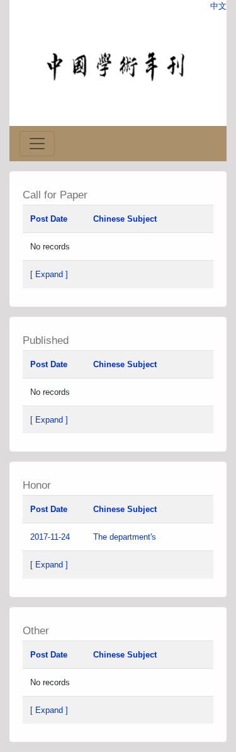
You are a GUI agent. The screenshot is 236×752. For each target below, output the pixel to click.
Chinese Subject (125, 219)
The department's (126, 537)
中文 (218, 6)
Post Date (48, 219)
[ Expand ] (49, 274)
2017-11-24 (50, 537)
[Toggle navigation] (37, 143)
